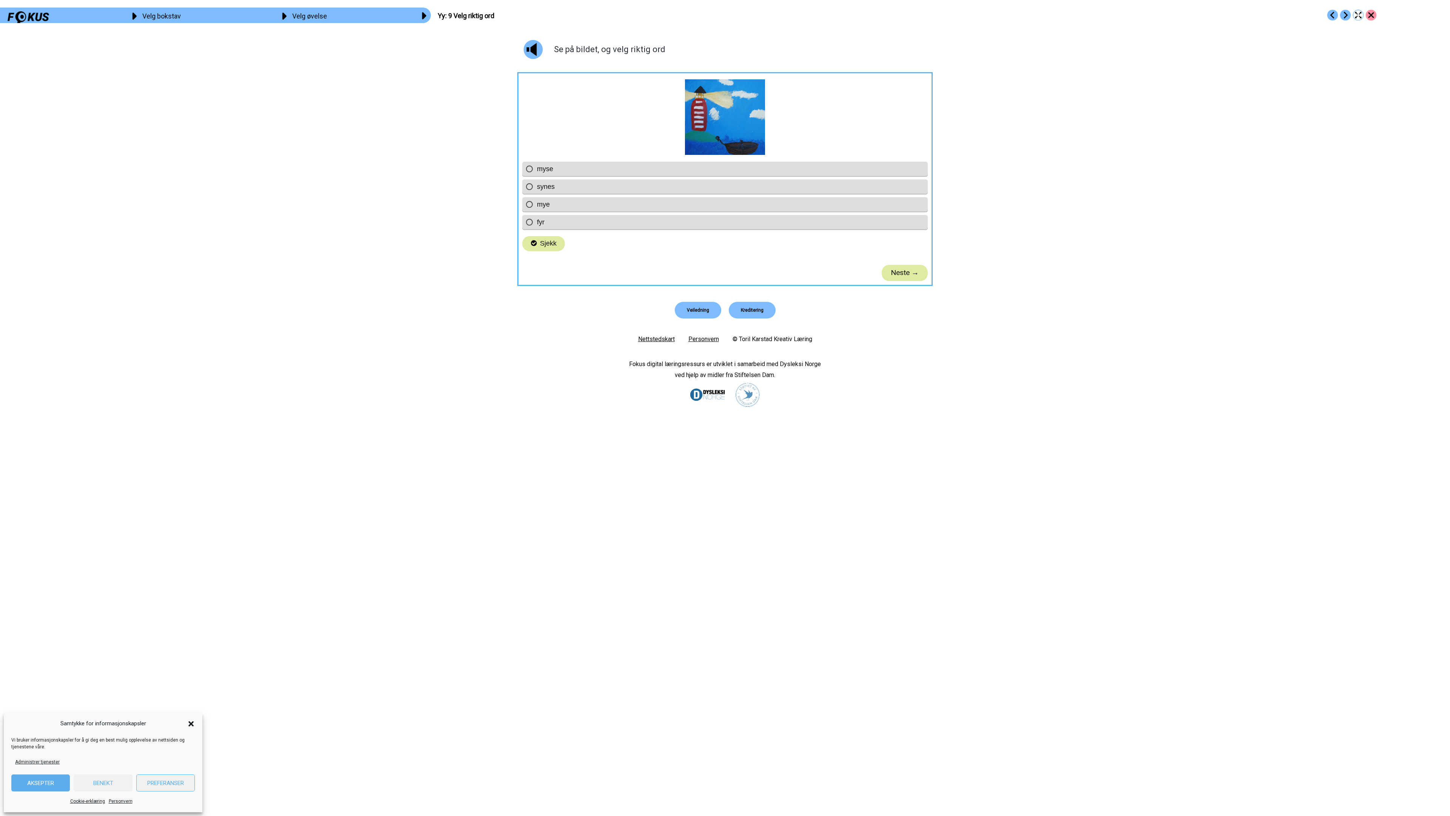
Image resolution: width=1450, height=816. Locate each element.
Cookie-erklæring (87, 801)
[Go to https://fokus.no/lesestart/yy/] (1371, 15)
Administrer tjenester (37, 762)
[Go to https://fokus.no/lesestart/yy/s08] (1332, 15)
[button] (191, 724)
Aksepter (40, 783)
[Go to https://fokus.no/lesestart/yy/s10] (1345, 15)
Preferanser (165, 783)
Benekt (103, 783)
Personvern (121, 801)
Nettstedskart (656, 339)
